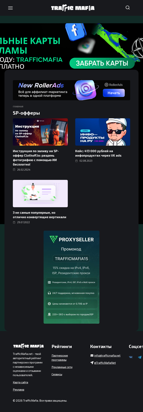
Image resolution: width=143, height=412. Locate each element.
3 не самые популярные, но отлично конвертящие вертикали (39, 215)
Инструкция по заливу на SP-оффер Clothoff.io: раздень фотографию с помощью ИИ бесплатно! (36, 157)
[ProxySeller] (71, 277)
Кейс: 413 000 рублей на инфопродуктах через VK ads (98, 153)
